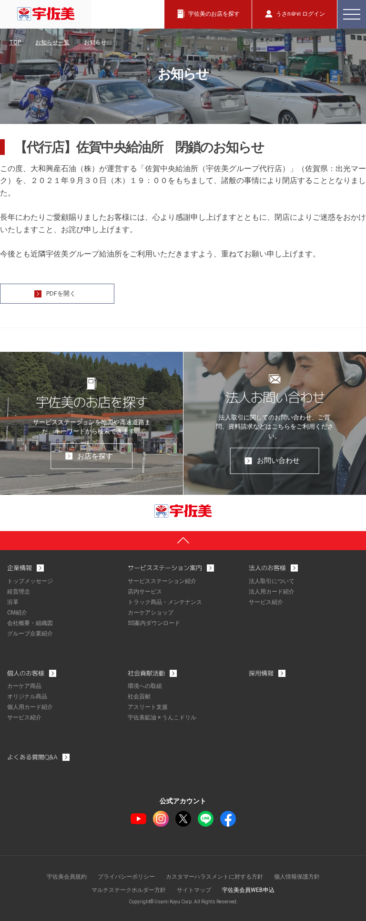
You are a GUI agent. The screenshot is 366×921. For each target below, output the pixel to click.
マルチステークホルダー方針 (129, 890)
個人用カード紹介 (30, 707)
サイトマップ (194, 890)
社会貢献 (139, 696)
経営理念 (18, 591)
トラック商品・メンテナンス (165, 602)
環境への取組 (145, 686)
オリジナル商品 (27, 696)
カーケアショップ (150, 612)
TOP (15, 42)
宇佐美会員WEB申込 (248, 890)
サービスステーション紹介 (162, 581)
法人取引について (272, 581)
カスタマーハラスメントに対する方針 (214, 876)
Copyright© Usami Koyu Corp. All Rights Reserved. (183, 901)
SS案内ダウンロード (154, 623)
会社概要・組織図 (30, 623)
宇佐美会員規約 (67, 876)
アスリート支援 (148, 707)
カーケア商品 (24, 686)
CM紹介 (17, 612)
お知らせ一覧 (52, 42)
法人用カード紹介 (272, 591)
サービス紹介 (266, 602)
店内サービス (145, 591)
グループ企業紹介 (30, 633)
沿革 (13, 602)
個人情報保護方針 (297, 876)
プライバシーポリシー (126, 876)
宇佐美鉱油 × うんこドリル (162, 717)
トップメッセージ (30, 581)
